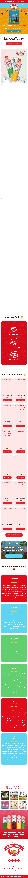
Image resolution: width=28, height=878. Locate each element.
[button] (2, 5)
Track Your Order (20, 868)
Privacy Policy (7, 866)
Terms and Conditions (9, 868)
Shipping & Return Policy (18, 866)
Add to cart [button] (7, 400)
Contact (14, 870)
